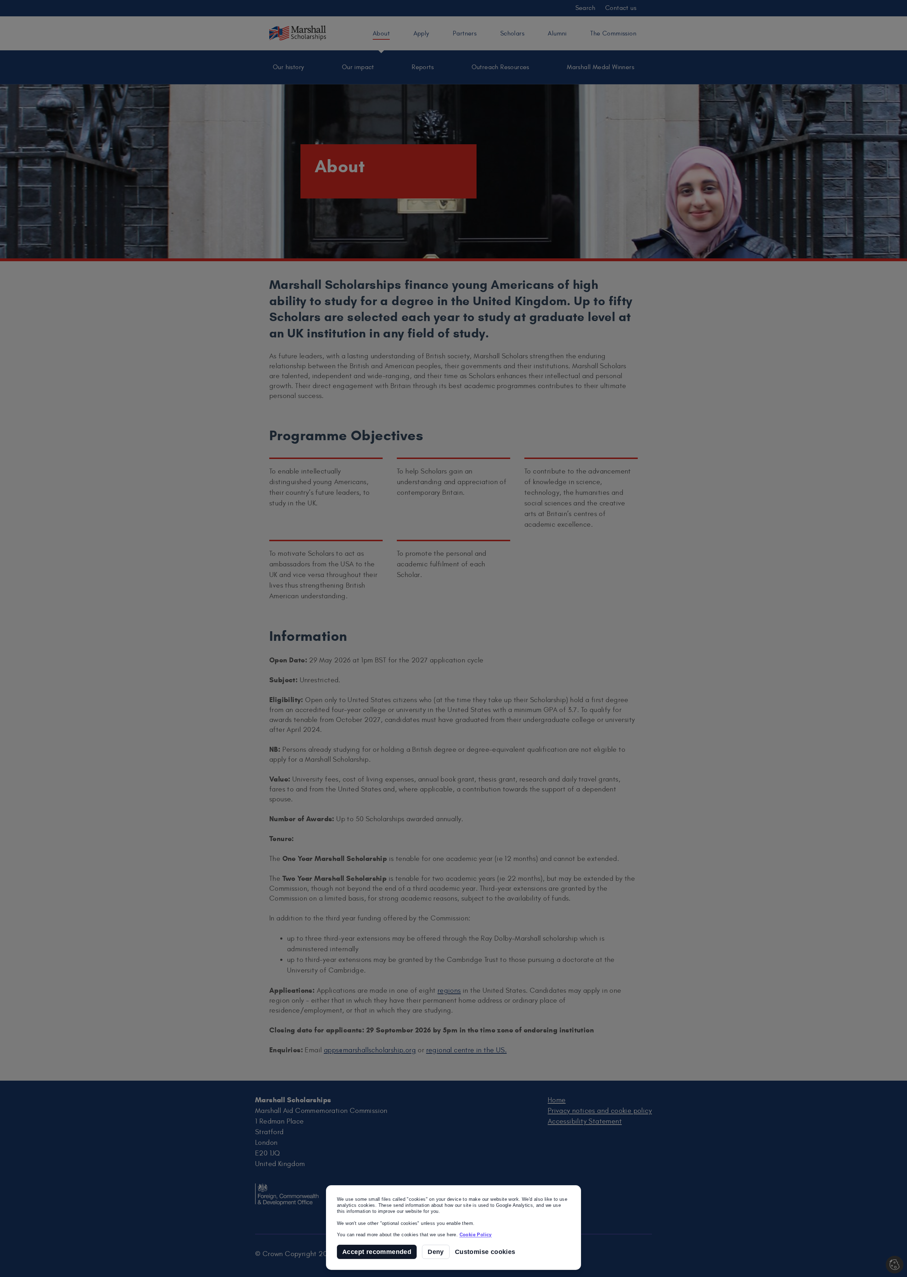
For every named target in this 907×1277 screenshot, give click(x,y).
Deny (436, 1251)
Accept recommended (376, 1251)
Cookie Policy (476, 1234)
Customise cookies (485, 1252)
